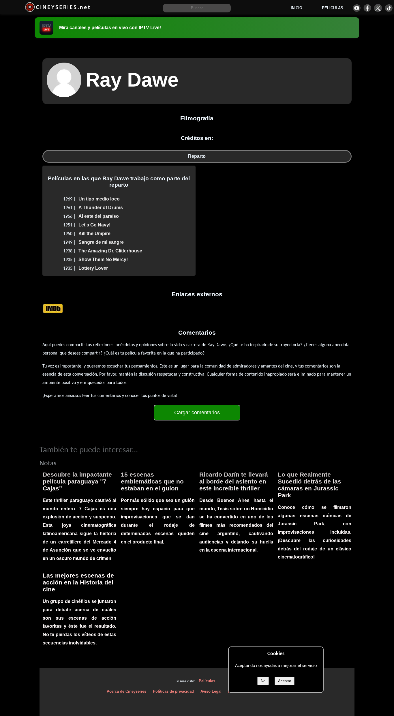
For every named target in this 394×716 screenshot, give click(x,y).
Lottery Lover (93, 268)
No (263, 681)
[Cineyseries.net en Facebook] (367, 7)
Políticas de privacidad (173, 691)
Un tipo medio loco (99, 198)
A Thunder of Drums (100, 207)
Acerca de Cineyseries (126, 691)
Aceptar (284, 681)
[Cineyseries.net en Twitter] (378, 7)
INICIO (296, 8)
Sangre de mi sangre (101, 242)
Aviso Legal (211, 691)
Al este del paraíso (98, 216)
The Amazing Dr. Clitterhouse (110, 250)
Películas (207, 681)
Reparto (197, 156)
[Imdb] (52, 307)
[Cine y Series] (57, 11)
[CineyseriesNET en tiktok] (389, 7)
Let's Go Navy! (94, 224)
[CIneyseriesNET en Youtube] (357, 7)
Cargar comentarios (197, 412)
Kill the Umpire (94, 233)
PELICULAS (332, 8)
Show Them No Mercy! (103, 259)
